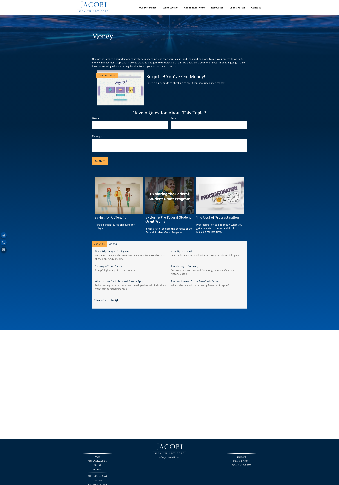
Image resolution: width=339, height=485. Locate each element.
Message (97, 136)
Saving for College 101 (111, 217)
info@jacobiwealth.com (169, 457)
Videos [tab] (113, 244)
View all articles (104, 300)
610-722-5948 (245, 461)
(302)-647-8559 (244, 465)
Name (95, 118)
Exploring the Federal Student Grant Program (168, 219)
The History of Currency (184, 266)
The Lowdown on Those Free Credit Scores (195, 281)
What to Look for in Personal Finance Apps (119, 281)
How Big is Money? (181, 251)
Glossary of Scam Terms (108, 266)
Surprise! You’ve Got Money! (175, 76)
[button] (148, 7)
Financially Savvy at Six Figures (112, 251)
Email (174, 118)
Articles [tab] (99, 244)
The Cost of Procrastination (217, 217)
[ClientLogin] (4, 235)
